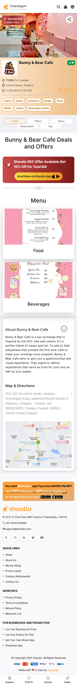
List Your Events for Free (19, 634)
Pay (50, 126)
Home (15, 121)
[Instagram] (15, 537)
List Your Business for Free (20, 629)
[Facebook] (6, 537)
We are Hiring (13, 565)
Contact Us (11, 581)
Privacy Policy (13, 597)
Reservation (27, 126)
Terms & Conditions (16, 602)
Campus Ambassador (17, 576)
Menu (61, 121)
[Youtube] (41, 537)
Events (29, 682)
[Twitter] (33, 537)
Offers (38, 121)
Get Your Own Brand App (20, 640)
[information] (72, 90)
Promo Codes (13, 570)
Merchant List (13, 613)
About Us (10, 560)
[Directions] (60, 90)
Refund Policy (13, 608)
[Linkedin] (24, 537)
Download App (14, 645)
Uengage (53, 670)
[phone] (66, 90)
